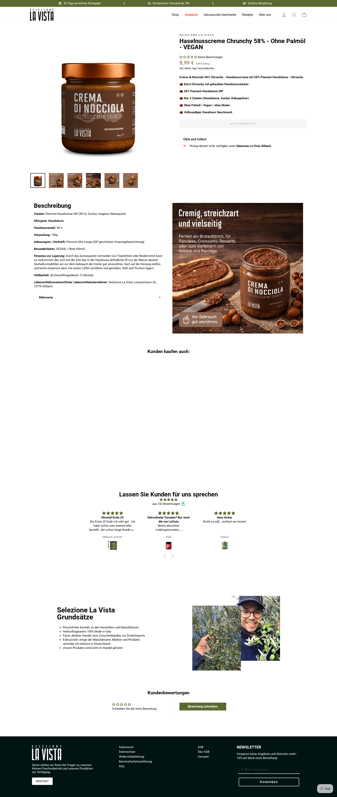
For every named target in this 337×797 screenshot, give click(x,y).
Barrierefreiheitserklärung (135, 761)
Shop (175, 15)
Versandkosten (206, 68)
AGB (200, 747)
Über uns (265, 15)
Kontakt (42, 781)
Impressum (126, 747)
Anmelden (269, 782)
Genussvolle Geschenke (220, 15)
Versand (203, 756)
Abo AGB (203, 752)
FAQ (121, 766)
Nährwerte (46, 297)
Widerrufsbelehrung (131, 756)
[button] (188, 57)
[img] (168, 500)
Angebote (191, 15)
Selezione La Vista (196, 35)
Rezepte (247, 15)
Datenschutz (127, 752)
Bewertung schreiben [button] (203, 706)
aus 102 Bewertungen (166, 504)
